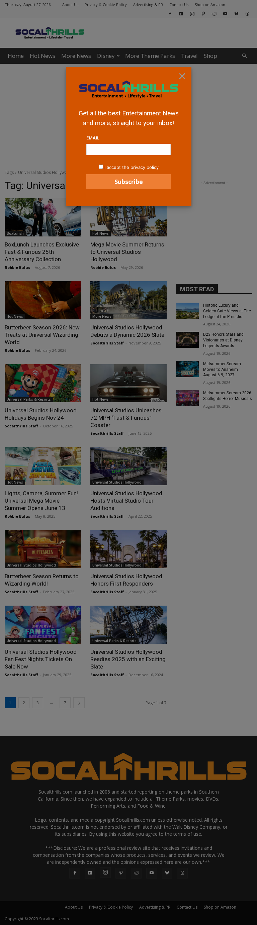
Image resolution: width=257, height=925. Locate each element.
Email (92, 138)
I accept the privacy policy (131, 167)
